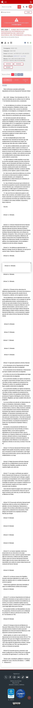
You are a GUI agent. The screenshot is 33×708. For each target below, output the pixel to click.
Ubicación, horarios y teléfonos (16, 684)
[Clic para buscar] (19, 7)
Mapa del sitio (15, 683)
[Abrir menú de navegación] (31, 2)
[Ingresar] (30, 6)
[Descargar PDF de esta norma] (5, 43)
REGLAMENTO (8, 67)
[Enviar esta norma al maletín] (2, 43)
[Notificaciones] (8, 43)
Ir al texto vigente (16, 24)
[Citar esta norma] (11, 43)
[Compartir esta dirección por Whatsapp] (30, 43)
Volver (28, 12)
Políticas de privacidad (15, 681)
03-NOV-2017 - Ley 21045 (19, 56)
